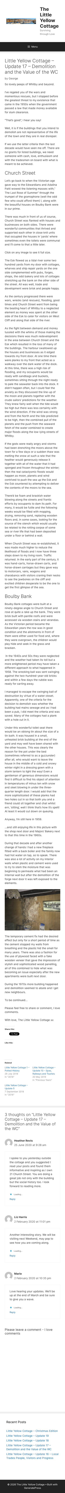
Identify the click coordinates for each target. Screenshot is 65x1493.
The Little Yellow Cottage (49, 17)
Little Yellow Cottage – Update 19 (27, 1435)
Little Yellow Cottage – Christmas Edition (32, 1431)
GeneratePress (32, 1487)
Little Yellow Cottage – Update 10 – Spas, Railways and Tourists (43, 1070)
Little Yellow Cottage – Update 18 (27, 1440)
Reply (12, 1199)
